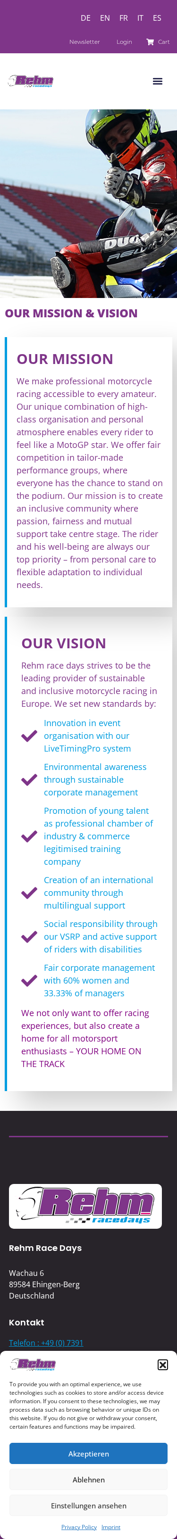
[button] (163, 1364)
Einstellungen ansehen (88, 1505)
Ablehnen (89, 1479)
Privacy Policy (79, 1527)
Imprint (110, 1527)
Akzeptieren (88, 1453)
